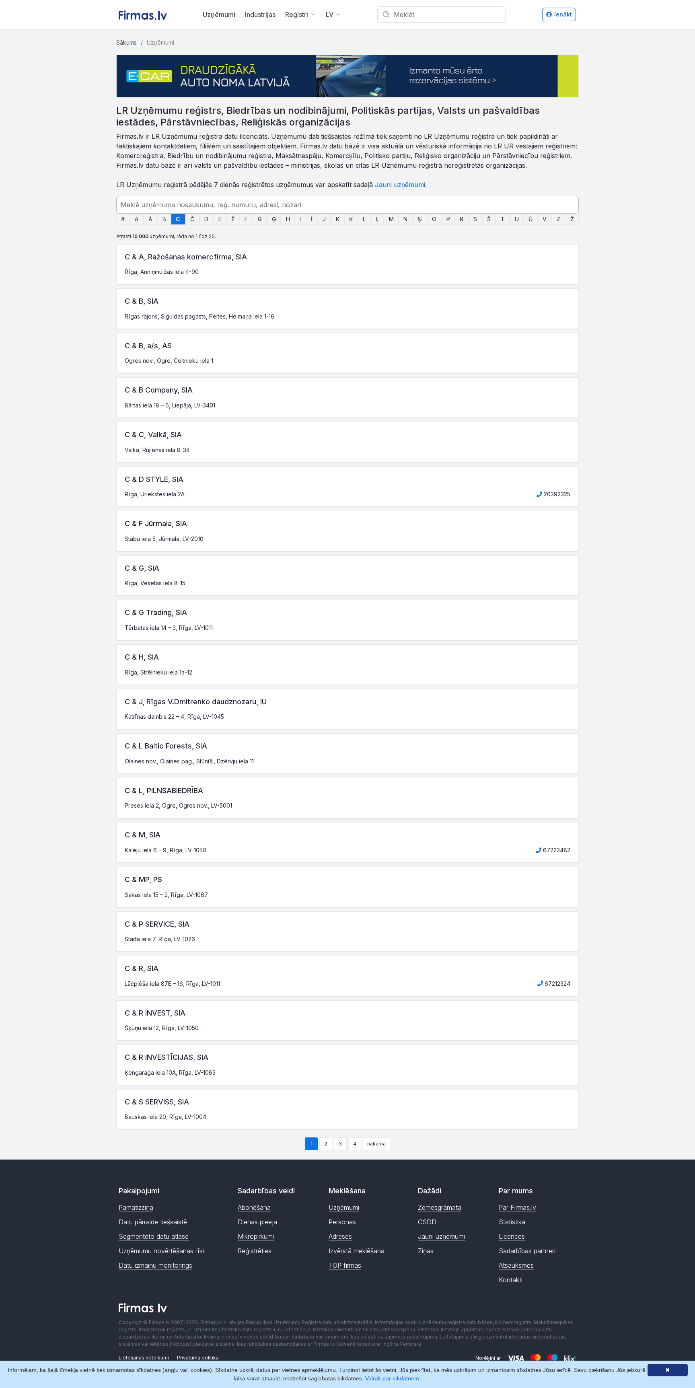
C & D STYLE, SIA (154, 479)
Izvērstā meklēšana (357, 1251)
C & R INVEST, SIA (155, 1013)
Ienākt (563, 14)
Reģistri (296, 14)
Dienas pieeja (257, 1222)
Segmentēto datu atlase (154, 1236)
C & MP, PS (143, 879)
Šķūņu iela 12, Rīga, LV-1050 (162, 1027)
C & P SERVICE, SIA (157, 924)
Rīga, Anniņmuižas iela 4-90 (162, 271)
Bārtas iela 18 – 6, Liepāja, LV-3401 (170, 405)
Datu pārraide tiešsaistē (153, 1222)
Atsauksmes (516, 1265)
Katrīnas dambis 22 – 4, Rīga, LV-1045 (174, 716)
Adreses (340, 1236)
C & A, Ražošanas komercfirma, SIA (186, 257)
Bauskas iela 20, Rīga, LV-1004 (165, 1116)
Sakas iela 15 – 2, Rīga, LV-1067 (166, 894)
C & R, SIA (141, 968)
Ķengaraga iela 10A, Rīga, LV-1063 (170, 1072)
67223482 (555, 850)
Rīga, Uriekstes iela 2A (155, 494)
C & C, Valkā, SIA (153, 434)
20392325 (556, 494)
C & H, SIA (142, 657)
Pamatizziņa (136, 1207)
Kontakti (510, 1280)
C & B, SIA (141, 301)
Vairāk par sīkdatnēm (392, 1378)
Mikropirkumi (256, 1236)
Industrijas (260, 14)
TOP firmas (345, 1265)
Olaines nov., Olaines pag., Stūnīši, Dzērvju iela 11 (189, 761)
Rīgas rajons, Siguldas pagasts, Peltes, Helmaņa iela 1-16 (199, 316)
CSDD (427, 1222)
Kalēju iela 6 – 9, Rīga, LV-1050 (165, 850)
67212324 (556, 983)
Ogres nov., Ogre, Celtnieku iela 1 (169, 360)
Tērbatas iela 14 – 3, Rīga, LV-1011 (169, 627)
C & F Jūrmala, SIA (156, 523)
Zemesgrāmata (439, 1207)
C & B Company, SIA (159, 390)
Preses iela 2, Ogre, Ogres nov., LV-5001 (178, 805)
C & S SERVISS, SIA (157, 1102)
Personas (342, 1222)
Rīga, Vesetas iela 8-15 (155, 583)
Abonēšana (254, 1207)
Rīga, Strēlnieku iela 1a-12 (158, 672)
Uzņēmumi (219, 14)
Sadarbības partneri (527, 1251)
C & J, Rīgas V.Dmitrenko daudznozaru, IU (196, 701)
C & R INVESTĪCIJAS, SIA (166, 1057)
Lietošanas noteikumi (144, 1358)
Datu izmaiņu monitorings (155, 1265)
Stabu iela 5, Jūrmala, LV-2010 (164, 538)
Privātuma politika (198, 1358)
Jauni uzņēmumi (400, 185)
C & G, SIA (142, 568)
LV (329, 14)
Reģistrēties (254, 1251)
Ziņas (426, 1251)
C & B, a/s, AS (148, 345)
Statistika (512, 1222)
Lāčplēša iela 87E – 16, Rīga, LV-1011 (172, 983)
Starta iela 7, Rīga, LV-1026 (160, 939)
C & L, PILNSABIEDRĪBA (164, 790)
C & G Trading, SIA (156, 612)
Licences (512, 1236)
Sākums (126, 42)
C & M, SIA (142, 835)
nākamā (376, 1144)
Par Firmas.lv (517, 1207)
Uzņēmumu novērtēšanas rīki (161, 1251)
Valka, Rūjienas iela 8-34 (157, 449)
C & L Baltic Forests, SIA (166, 746)
